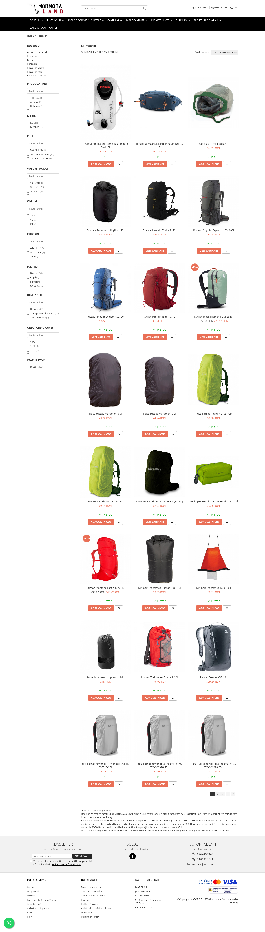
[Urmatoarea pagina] (233, 794)
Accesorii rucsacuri (37, 52)
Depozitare (33, 56)
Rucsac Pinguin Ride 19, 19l (159, 316)
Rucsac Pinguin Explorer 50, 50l (105, 316)
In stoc (33, 366)
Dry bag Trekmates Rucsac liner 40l (159, 588)
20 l (32, 224)
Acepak (34, 102)
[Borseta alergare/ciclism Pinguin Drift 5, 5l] (159, 102)
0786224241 (204, 859)
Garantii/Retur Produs (93, 895)
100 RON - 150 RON (40, 158)
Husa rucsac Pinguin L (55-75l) (213, 413)
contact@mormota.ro (204, 864)
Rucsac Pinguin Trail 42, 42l (159, 230)
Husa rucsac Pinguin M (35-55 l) (105, 501)
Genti (30, 60)
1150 (32, 350)
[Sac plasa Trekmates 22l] (213, 102)
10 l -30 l (34, 182)
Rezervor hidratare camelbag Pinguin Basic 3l (105, 145)
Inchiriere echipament (38, 908)
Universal (35, 285)
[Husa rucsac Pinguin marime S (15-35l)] (159, 472)
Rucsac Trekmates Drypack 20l (159, 677)
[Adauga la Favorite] (119, 164)
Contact (31, 887)
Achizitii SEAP (34, 904)
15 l (32, 219)
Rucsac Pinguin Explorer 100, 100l (213, 230)
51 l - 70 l (34, 191)
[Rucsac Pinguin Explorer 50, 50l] (105, 288)
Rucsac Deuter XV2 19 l (213, 677)
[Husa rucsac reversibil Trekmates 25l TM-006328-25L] (105, 735)
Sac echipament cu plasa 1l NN (105, 677)
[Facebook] (132, 856)
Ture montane (38, 317)
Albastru (34, 248)
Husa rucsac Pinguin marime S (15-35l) (159, 501)
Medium (34, 126)
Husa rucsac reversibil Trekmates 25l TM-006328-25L (105, 765)
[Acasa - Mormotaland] (45, 8)
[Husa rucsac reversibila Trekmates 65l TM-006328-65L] (213, 735)
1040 (32, 341)
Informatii (89, 880)
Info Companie (38, 880)
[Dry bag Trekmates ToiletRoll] (213, 559)
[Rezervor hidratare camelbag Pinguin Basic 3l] (105, 102)
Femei (33, 281)
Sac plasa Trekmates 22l (213, 143)
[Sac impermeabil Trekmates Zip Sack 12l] (213, 472)
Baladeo (34, 106)
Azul (32, 256)
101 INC (34, 97)
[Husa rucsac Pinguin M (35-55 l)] (105, 472)
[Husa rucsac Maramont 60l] (105, 379)
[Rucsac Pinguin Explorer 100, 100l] (213, 201)
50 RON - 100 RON (40, 154)
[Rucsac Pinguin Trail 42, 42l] (159, 201)
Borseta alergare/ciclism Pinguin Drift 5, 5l (159, 145)
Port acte (32, 63)
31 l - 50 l (34, 187)
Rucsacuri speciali (36, 75)
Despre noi (33, 891)
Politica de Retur (90, 916)
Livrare (85, 900)
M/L (32, 122)
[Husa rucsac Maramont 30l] (159, 379)
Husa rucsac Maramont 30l (159, 413)
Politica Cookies (89, 904)
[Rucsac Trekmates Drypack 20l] (159, 647)
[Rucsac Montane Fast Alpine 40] (105, 559)
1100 (32, 346)
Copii (33, 277)
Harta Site (86, 912)
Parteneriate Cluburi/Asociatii (42, 900)
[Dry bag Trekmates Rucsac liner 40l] (159, 559)
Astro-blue (35, 252)
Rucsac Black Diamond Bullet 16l (213, 316)
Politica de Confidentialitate (66, 864)
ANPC (30, 912)
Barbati (34, 273)
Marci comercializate (92, 887)
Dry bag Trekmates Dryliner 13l (105, 230)
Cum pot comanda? (91, 891)
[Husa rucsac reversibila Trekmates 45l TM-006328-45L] (159, 735)
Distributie (32, 895)
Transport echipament (42, 313)
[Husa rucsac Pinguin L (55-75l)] (213, 379)
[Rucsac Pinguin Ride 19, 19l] (159, 288)
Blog (29, 916)
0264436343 (204, 854)
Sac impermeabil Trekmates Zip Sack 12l (213, 501)
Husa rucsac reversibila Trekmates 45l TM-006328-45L (159, 765)
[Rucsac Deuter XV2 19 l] (213, 647)
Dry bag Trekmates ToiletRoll (213, 588)
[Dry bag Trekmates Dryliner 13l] (105, 201)
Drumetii (35, 309)
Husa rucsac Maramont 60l (105, 413)
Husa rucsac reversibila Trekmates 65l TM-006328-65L (214, 765)
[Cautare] (144, 8)
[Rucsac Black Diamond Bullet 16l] (213, 288)
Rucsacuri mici (34, 71)
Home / (31, 35)
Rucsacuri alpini (35, 67)
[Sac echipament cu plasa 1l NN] (105, 647)
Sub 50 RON (36, 150)
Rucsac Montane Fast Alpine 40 (105, 588)
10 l (32, 215)
